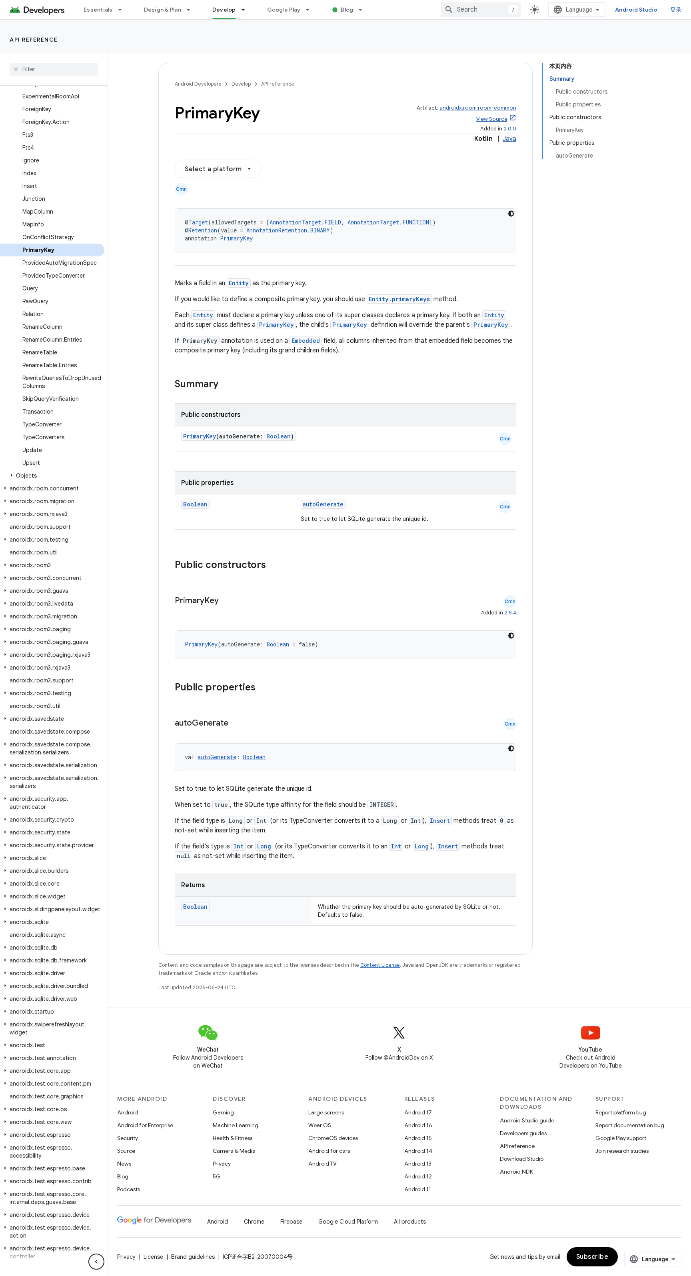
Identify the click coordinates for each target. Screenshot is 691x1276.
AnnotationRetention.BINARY (288, 230)
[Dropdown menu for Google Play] (311, 9)
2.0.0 (509, 128)
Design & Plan (162, 9)
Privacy (222, 1163)
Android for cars (329, 1150)
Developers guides (523, 1133)
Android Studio (636, 9)
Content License (380, 965)
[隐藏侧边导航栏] (96, 1262)
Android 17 (418, 1112)
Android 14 (418, 1150)
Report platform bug (620, 1112)
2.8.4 (510, 612)
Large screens (326, 1112)
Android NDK (516, 1171)
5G (217, 1176)
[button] (52, 475)
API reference (34, 39)
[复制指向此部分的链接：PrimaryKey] (227, 601)
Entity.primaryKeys (399, 299)
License (153, 1257)
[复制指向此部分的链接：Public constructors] (276, 565)
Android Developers (198, 83)
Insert (440, 820)
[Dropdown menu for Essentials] (123, 9)
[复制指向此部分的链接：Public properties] (266, 688)
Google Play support (620, 1138)
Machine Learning (235, 1125)
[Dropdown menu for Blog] (364, 9)
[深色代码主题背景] (511, 213)
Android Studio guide (527, 1120)
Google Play (284, 9)
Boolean (278, 436)
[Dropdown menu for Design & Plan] (192, 9)
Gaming (223, 1112)
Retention (202, 230)
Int (239, 846)
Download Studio (521, 1158)
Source (126, 1150)
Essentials (98, 9)
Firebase (291, 1221)
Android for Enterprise (145, 1125)
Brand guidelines (193, 1257)
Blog (347, 9)
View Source (491, 119)
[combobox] (481, 9)
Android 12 (418, 1176)
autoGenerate (323, 504)
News (124, 1163)
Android (127, 1112)
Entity (239, 283)
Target (198, 222)
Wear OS (319, 1125)
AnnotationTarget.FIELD (305, 222)
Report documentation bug (629, 1125)
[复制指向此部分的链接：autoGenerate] (236, 723)
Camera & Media (234, 1150)
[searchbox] (54, 69)
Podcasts (128, 1189)
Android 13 (417, 1163)
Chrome (254, 1221)
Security (127, 1138)
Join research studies (622, 1150)
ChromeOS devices (333, 1138)
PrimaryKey (236, 238)
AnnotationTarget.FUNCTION (388, 222)
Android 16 (418, 1125)
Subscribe (592, 1257)
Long (264, 846)
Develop (224, 9)
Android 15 (418, 1138)
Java (509, 139)
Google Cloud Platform (348, 1221)
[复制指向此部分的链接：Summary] (226, 385)
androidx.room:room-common (477, 107)
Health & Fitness (232, 1138)
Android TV (322, 1163)
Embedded (306, 340)
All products (410, 1221)
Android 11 (417, 1189)
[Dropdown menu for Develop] (247, 9)
